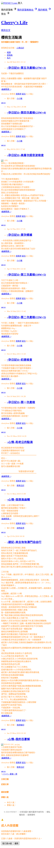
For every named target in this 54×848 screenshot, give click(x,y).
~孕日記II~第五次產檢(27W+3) (26, 67)
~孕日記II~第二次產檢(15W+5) (26, 317)
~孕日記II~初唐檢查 (19, 359)
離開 (16, 843)
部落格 (10, 55)
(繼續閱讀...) (6, 89)
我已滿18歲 (7, 843)
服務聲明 (31, 815)
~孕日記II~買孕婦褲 (19, 234)
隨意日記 (20, 485)
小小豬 (19, 98)
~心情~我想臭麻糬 (18, 499)
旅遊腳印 (20, 725)
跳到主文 (5, 30)
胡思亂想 (20, 528)
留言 (24, 94)
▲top (3, 103)
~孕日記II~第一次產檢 (21, 402)
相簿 (9, 52)
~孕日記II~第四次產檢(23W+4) (26, 112)
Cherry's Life (14, 22)
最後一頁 (13, 774)
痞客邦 (18, 94)
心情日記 (20, 48)
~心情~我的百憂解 (18, 739)
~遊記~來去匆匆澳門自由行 (24, 542)
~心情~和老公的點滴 (20, 442)
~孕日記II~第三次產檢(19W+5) (26, 274)
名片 (9, 58)
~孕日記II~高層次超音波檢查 (25, 155)
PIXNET (13, 812)
